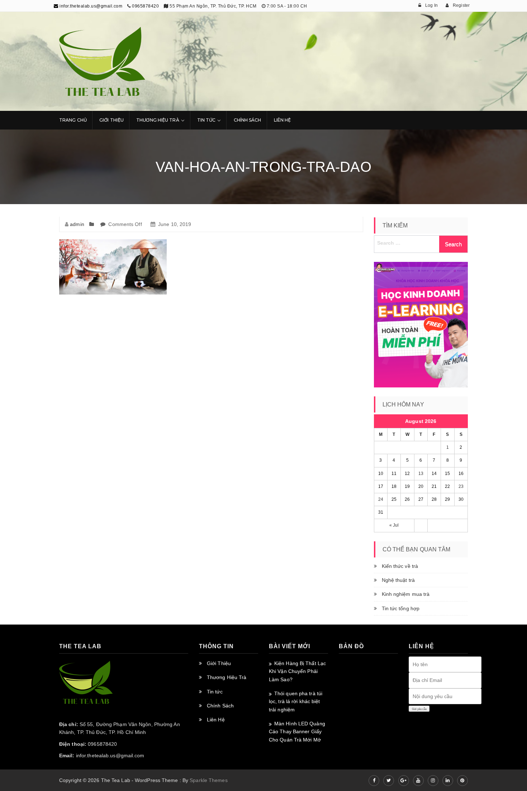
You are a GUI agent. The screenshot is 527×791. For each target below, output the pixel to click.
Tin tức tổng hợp (401, 608)
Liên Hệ (282, 120)
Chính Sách (247, 120)
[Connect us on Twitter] (388, 780)
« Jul (394, 525)
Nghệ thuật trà (398, 580)
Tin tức (215, 692)
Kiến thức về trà (400, 566)
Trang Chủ (73, 120)
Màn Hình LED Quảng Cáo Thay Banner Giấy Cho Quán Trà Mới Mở (297, 732)
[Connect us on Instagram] (433, 780)
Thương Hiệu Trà (157, 120)
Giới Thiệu (111, 120)
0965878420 (145, 6)
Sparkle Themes (208, 780)
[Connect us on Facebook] (374, 780)
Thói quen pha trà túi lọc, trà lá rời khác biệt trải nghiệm (295, 701)
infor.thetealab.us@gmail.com (90, 6)
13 (420, 473)
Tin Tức (206, 120)
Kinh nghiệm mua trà (406, 594)
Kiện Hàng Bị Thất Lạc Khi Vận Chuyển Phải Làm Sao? (297, 671)
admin (77, 224)
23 (461, 486)
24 (380, 499)
